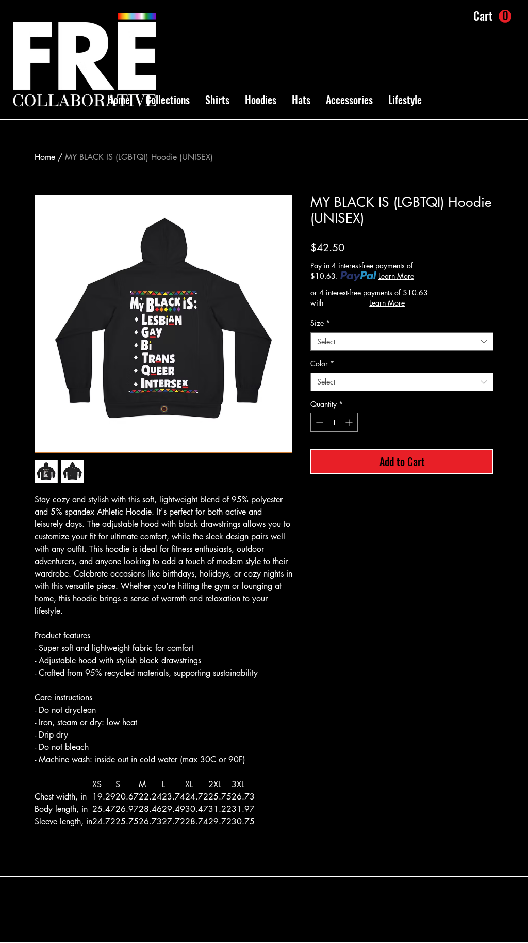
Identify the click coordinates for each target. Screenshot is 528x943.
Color (322, 364)
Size (320, 323)
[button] (167, 99)
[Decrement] (318, 422)
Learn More (396, 276)
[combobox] (401, 341)
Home (45, 157)
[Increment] (349, 422)
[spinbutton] (334, 422)
